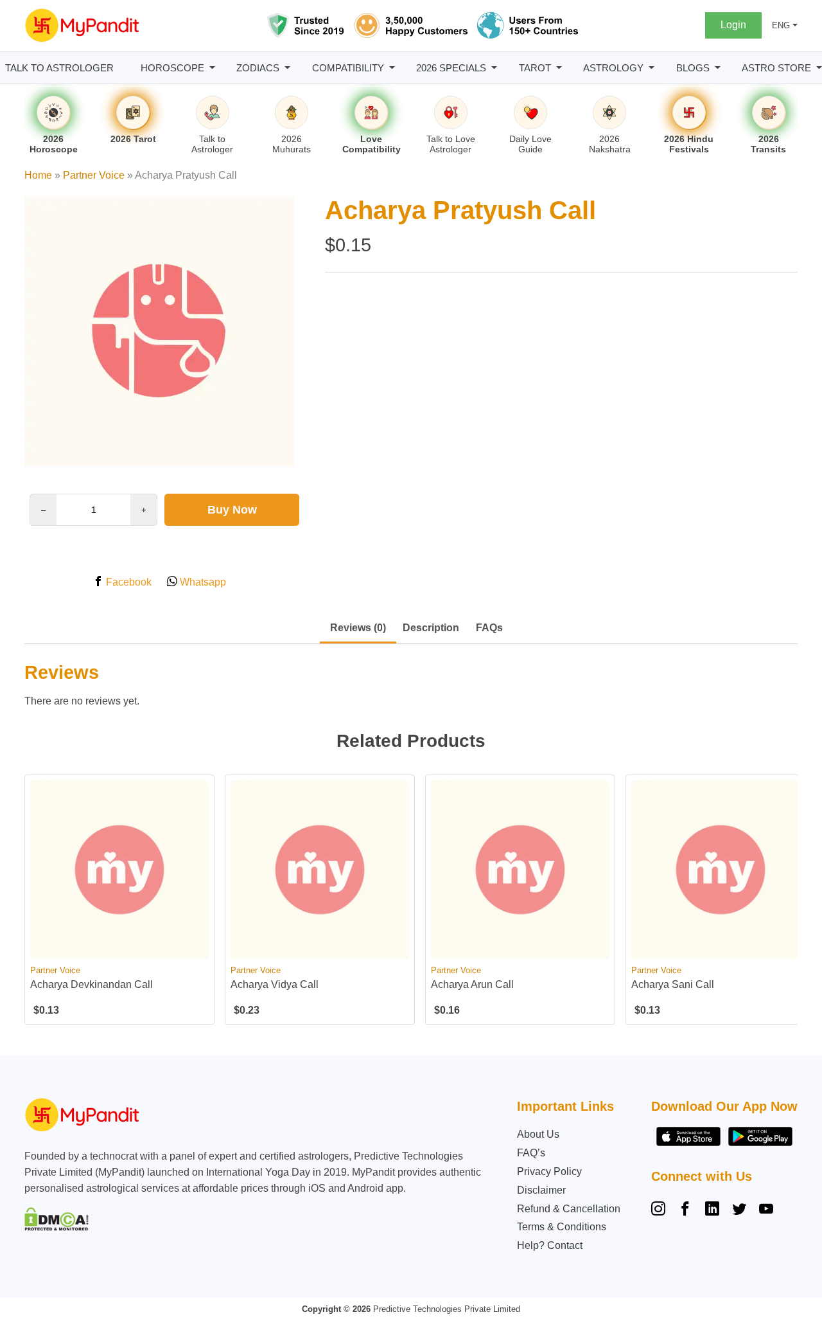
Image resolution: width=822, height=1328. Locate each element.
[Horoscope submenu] (212, 68)
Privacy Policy (549, 1171)
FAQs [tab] (489, 627)
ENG (781, 25)
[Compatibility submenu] (392, 68)
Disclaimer (541, 1190)
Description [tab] (431, 627)
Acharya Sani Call (672, 984)
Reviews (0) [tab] (358, 627)
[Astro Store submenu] (819, 68)
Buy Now (232, 509)
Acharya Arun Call (472, 984)
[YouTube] (766, 1210)
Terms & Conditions (561, 1226)
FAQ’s (531, 1152)
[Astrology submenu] (651, 68)
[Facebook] (685, 1210)
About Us (538, 1134)
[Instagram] (660, 1210)
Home (38, 175)
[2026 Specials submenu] (494, 68)
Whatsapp (201, 582)
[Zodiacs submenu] (287, 68)
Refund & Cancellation (568, 1208)
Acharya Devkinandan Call (91, 984)
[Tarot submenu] (559, 68)
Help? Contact (549, 1245)
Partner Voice (94, 175)
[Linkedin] (712, 1210)
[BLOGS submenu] (718, 68)
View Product (119, 947)
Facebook (127, 582)
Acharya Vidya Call (275, 984)
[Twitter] (739, 1210)
